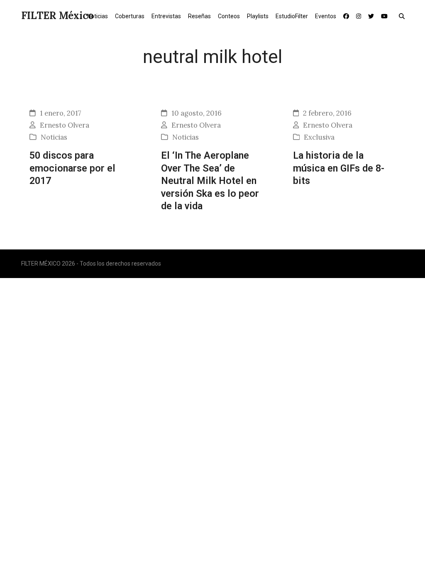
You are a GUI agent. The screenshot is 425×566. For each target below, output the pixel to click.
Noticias (54, 137)
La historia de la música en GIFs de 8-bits (338, 168)
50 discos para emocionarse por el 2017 (72, 168)
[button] (403, 15)
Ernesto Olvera (64, 125)
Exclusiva (319, 137)
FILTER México (57, 15)
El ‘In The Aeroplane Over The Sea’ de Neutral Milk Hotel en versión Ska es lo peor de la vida (210, 181)
